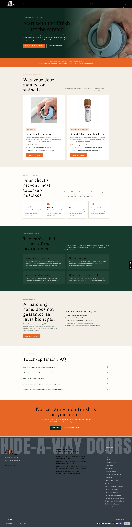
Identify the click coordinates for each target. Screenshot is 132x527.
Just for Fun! (109, 483)
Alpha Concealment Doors (113, 495)
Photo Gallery (109, 477)
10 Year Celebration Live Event (114, 486)
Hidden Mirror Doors (111, 489)
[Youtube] (11, 519)
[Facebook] (6, 519)
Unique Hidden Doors (111, 492)
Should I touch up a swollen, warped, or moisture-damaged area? (42, 384)
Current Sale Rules (110, 471)
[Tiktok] (13, 519)
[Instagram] (8, 519)
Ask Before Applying (55, 45)
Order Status (109, 465)
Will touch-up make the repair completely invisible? (38, 373)
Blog (106, 457)
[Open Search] (118, 4)
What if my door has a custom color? (33, 378)
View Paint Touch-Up (34, 155)
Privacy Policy (109, 454)
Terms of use (109, 451)
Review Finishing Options (72, 427)
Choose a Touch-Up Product (34, 45)
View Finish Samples (31, 336)
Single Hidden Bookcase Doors (114, 501)
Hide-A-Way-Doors (21, 523)
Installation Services (111, 507)
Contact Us (55, 427)
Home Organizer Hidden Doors (114, 498)
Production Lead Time (111, 463)
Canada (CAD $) (120, 519)
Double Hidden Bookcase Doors (114, 504)
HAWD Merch (109, 468)
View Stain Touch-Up (78, 155)
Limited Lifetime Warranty (113, 474)
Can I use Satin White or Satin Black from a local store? (39, 367)
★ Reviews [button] (130, 265)
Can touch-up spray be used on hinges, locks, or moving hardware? (43, 389)
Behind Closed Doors (111, 480)
